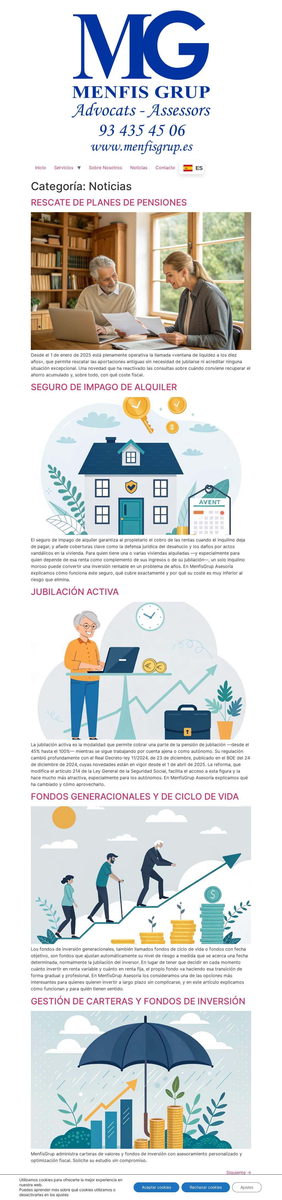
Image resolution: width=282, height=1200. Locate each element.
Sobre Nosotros (105, 167)
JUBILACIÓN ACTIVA (75, 591)
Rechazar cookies (206, 1187)
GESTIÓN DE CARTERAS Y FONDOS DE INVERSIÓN (138, 1001)
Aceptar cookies (156, 1187)
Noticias (138, 167)
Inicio (40, 167)
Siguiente (238, 1172)
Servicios (63, 167)
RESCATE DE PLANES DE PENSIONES (109, 202)
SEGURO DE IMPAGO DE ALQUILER (104, 387)
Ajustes (246, 1187)
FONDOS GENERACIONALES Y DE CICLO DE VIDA (135, 796)
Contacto (165, 167)
